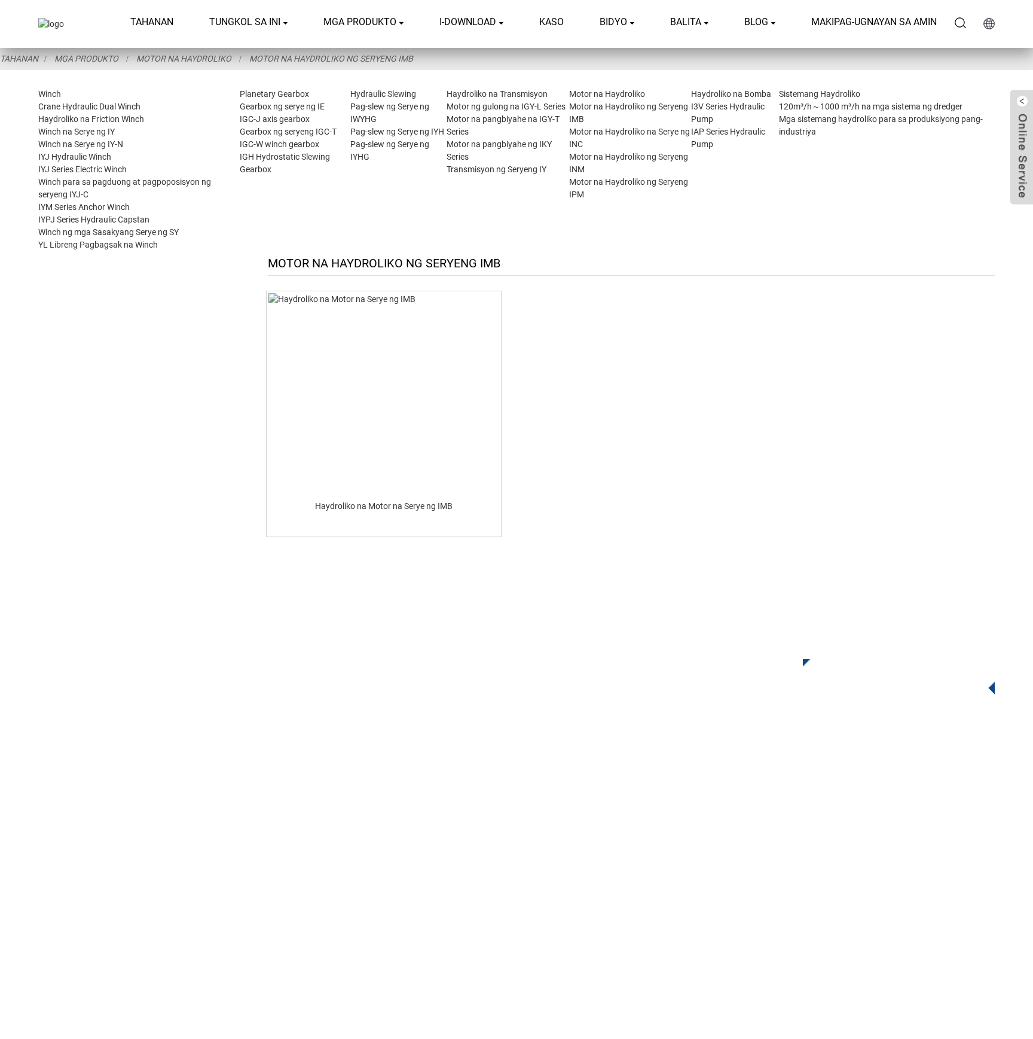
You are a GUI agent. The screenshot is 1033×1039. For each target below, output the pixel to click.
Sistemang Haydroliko (819, 94)
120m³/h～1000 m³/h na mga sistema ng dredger (870, 106)
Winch (49, 94)
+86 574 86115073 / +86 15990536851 (769, 816)
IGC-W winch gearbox (279, 144)
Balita (685, 22)
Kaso (551, 22)
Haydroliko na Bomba (731, 94)
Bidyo (613, 22)
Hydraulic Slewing (383, 94)
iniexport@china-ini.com (734, 840)
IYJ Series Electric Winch (82, 169)
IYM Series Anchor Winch (84, 207)
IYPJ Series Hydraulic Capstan (93, 219)
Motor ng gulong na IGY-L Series (506, 106)
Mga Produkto (359, 22)
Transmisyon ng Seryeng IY (496, 169)
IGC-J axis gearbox (275, 119)
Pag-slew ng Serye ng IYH (397, 131)
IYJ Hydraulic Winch (74, 157)
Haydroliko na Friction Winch (91, 119)
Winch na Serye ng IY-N (80, 144)
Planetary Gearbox (274, 94)
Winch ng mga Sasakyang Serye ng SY (108, 232)
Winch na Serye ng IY (76, 131)
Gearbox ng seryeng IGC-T (288, 131)
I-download (467, 22)
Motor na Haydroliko (183, 58)
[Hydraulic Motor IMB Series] (383, 391)
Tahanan (151, 22)
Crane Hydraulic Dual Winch (89, 106)
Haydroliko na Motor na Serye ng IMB (384, 506)
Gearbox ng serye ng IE (282, 106)
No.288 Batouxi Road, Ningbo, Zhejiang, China (783, 865)
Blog (756, 22)
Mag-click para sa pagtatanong (890, 674)
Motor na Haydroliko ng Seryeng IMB (331, 58)
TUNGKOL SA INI (244, 22)
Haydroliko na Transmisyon (497, 94)
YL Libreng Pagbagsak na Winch (98, 244)
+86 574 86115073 (714, 889)
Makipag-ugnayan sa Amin (874, 22)
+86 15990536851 (726, 914)
